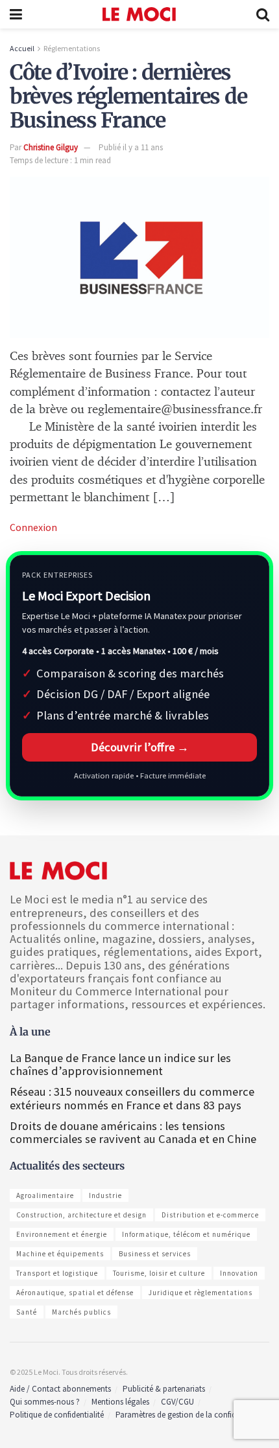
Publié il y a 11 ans (131, 147)
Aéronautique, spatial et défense (75, 1292)
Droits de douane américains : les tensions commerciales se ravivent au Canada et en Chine (133, 1132)
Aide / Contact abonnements (60, 1388)
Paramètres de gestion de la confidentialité (189, 1414)
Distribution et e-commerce (210, 1214)
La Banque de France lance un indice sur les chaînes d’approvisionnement (120, 1064)
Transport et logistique (57, 1273)
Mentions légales (120, 1401)
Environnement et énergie (61, 1234)
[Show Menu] (16, 14)
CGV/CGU (177, 1401)
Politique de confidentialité (57, 1414)
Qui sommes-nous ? (45, 1401)
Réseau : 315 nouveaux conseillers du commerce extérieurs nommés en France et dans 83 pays (132, 1098)
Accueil (22, 48)
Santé (26, 1312)
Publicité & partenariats (164, 1388)
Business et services (155, 1253)
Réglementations (71, 48)
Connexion (33, 527)
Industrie (105, 1195)
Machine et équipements (60, 1253)
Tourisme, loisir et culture (159, 1273)
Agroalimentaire (45, 1195)
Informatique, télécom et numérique (186, 1234)
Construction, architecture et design (81, 1214)
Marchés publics (81, 1312)
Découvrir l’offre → (140, 747)
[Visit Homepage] (139, 14)
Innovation (239, 1273)
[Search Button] (262, 14)
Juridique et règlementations (200, 1292)
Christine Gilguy (50, 147)
